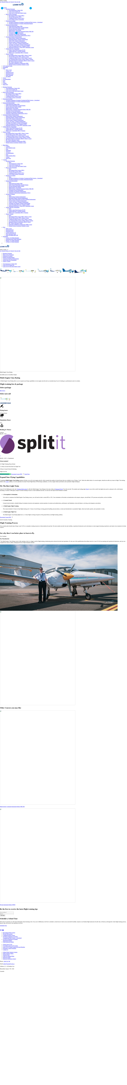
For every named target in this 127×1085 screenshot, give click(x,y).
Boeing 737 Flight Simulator (12, 240)
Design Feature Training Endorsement (17, 42)
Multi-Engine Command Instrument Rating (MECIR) (21, 31)
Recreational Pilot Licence (9, 932)
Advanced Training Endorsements (14, 36)
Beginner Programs (10, 9)
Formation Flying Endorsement (13, 110)
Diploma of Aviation (10, 21)
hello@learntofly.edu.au (8, 963)
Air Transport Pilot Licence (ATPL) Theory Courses (21, 59)
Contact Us (5, 949)
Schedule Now (3, 925)
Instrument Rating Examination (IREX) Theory (20, 222)
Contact (5, 83)
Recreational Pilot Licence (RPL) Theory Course (20, 55)
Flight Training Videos (8, 953)
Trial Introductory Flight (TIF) (16, 10)
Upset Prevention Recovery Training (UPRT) (19, 46)
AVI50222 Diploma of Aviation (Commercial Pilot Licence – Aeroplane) (26, 22)
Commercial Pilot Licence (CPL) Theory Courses (20, 58)
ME (1, 390)
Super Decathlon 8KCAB (12, 235)
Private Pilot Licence (8, 934)
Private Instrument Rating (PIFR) (16, 29)
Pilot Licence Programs (11, 14)
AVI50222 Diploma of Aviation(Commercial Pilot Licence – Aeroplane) (12, 937)
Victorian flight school (22, 489)
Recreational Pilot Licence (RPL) (16, 15)
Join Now (2, 915)
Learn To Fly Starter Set (14, 11)
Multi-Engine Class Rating (15, 30)
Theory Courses (9, 54)
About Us (8, 151)
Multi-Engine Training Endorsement (17, 38)
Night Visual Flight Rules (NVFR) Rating (18, 27)
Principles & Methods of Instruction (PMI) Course (20, 224)
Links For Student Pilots (8, 956)
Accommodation (7, 79)
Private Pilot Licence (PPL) (15, 17)
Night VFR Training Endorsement (17, 40)
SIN (19, 2)
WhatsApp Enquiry (4, 474)
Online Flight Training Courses (10, 952)
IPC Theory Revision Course (15, 62)
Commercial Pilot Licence (9, 935)
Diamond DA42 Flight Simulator (13, 239)
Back (10, 162)
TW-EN (12, 2)
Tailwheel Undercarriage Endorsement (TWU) (19, 35)
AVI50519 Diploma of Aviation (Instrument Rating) (21, 23)
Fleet (4, 68)
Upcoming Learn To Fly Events (10, 945)
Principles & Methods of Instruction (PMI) (18, 63)
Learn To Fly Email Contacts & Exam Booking (14, 947)
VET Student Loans (7, 66)
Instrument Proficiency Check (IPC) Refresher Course (21, 47)
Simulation (5, 67)
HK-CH (8, 2)
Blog (4, 81)
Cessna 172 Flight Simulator (12, 237)
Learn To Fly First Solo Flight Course (17, 13)
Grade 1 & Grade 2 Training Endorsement (18, 43)
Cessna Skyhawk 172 (11, 232)
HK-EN (4, 2)
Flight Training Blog (10, 155)
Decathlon (8, 76)
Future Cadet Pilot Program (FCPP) (17, 50)
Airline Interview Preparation (12, 48)
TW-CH (16, 2)
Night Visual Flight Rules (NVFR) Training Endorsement (22, 199)
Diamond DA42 (9, 74)
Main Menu (5, 145)
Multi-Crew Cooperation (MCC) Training (18, 52)
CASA (7, 481)
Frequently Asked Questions (9, 948)
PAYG (3, 390)
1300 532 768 (7, 961)
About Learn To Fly (7, 944)
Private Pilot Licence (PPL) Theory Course (19, 56)
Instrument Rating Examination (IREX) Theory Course (21, 60)
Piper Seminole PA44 (11, 233)
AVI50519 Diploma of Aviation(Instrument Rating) (10, 940)
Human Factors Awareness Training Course (19, 64)
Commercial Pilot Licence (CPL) (16, 18)
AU (1, 2)
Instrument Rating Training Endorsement (18, 39)
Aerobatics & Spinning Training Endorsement (19, 44)
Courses (5, 7)
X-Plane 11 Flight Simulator (12, 241)
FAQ (4, 80)
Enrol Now (27, 474)
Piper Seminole (9, 75)
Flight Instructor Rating (8, 942)
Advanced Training (10, 194)
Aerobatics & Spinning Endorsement (17, 34)
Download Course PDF (16, 474)
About (4, 78)
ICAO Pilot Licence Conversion (16, 19)
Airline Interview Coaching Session (17, 51)
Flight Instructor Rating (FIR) (15, 26)
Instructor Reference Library (9, 958)
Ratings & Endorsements (11, 25)
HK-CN (8, 251)
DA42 (87, 489)
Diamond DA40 (9, 72)
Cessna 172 (8, 71)
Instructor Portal (6, 957)
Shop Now (5, 84)
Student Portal (6, 955)
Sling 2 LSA (9, 70)
